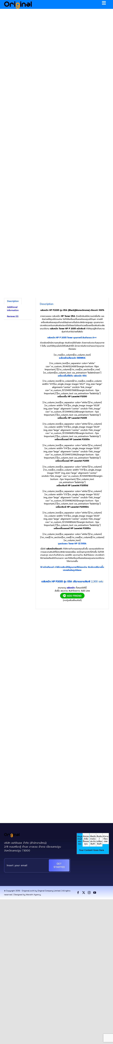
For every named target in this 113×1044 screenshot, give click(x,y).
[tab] (79, 840)
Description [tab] (13, 301)
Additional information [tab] (13, 309)
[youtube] (94, 892)
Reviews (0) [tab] (12, 316)
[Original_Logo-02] (18, 2)
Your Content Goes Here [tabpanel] (91, 850)
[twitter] (83, 892)
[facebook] (78, 892)
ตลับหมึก (71, 587)
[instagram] (89, 892)
